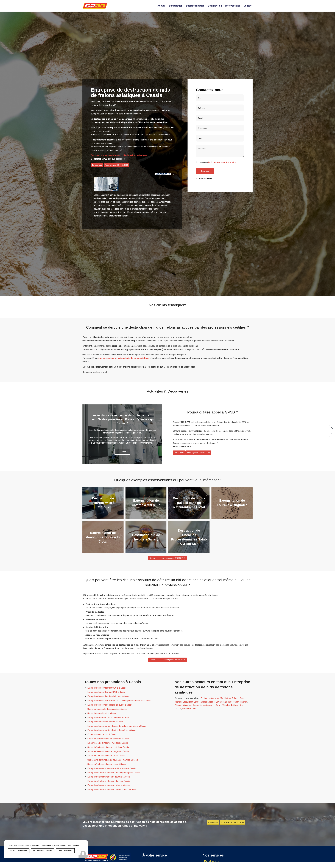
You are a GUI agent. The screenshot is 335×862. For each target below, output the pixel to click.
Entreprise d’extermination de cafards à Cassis (108, 785)
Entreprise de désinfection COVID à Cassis (107, 688)
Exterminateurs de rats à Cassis (101, 734)
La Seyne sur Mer (216, 698)
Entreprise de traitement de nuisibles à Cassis (108, 717)
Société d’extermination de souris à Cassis (106, 764)
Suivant (156, 434)
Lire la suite (122, 453)
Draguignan (188, 702)
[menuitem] (161, 6)
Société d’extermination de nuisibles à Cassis (108, 747)
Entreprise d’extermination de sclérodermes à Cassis (111, 768)
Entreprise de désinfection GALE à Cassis (106, 692)
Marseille (197, 705)
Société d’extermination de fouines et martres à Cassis (112, 760)
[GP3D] (95, 6)
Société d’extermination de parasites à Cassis (108, 738)
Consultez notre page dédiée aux (119, 155)
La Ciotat (217, 705)
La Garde (220, 702)
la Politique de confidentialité (222, 162)
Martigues (207, 705)
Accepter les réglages (18, 850)
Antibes (234, 705)
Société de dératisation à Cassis (102, 713)
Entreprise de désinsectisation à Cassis (105, 721)
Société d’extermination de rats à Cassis (106, 755)
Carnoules (187, 705)
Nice (241, 705)
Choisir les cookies (65, 850)
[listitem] (332, 428)
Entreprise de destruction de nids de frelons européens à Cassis (116, 726)
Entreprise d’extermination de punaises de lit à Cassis (111, 789)
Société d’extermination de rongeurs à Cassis (108, 751)
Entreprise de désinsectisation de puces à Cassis (109, 705)
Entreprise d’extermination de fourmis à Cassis (108, 777)
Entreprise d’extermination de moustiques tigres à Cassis (113, 772)
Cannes (178, 708)
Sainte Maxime (208, 702)
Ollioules (178, 705)
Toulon (203, 698)
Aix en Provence (189, 708)
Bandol (197, 702)
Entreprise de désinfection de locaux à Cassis (108, 696)
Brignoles (229, 702)
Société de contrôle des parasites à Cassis (107, 709)
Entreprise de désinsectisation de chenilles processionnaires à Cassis (119, 700)
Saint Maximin (240, 702)
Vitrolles (226, 705)
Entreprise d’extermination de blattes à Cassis (108, 781)
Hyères (227, 698)
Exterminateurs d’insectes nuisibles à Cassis (107, 743)
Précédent (88, 434)
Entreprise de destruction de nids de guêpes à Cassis (111, 730)
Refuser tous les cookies (42, 850)
